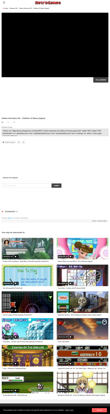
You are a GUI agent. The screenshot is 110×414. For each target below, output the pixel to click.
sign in (9, 218)
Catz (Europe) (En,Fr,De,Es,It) (12, 288)
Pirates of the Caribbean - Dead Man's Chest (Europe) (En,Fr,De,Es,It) (25, 261)
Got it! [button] (99, 410)
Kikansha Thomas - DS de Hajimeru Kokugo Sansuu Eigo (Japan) (79, 315)
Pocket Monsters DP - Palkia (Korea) (15, 395)
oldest (105, 221)
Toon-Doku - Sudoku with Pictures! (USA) (71, 288)
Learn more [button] (69, 410)
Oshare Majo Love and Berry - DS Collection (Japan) (75, 261)
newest (100, 221)
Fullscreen (101, 80)
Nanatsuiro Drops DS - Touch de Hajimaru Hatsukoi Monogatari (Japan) (81, 395)
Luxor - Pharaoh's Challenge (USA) (14, 368)
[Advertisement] (55, 100)
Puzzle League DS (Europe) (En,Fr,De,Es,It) (17, 315)
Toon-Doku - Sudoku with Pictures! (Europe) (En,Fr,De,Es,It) (23, 341)
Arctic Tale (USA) (63, 341)
